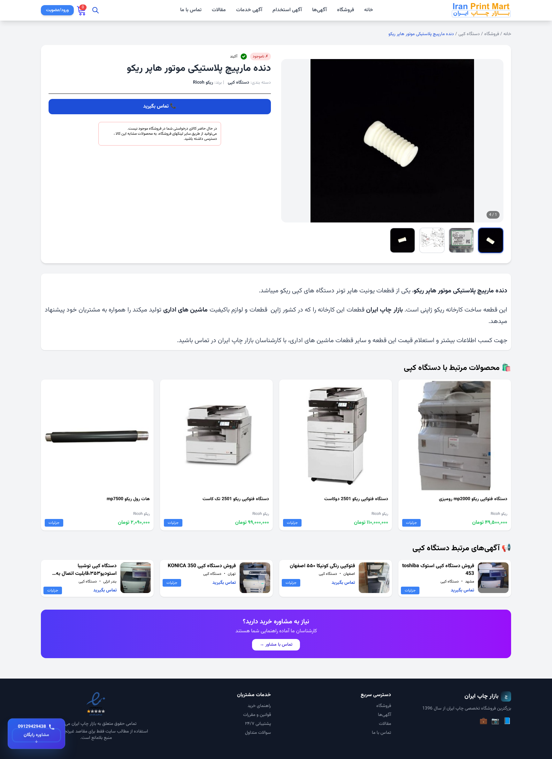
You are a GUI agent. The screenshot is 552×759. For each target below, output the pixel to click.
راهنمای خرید (259, 706)
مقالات (219, 10)
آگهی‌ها (319, 10)
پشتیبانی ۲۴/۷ (258, 723)
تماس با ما (191, 10)
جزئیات (411, 523)
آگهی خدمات (249, 10)
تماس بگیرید (156, 106)
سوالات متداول (258, 732)
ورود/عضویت (57, 10)
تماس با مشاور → (276, 644)
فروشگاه (345, 10)
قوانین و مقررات (257, 714)
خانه (368, 10)
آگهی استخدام (287, 10)
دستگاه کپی (469, 34)
